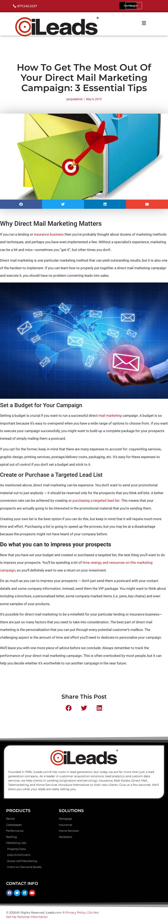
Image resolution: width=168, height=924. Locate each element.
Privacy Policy (76, 912)
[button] (21, 204)
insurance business (49, 234)
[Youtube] (32, 893)
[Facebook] (9, 893)
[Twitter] (17, 893)
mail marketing (110, 415)
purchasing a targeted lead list (96, 500)
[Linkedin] (24, 893)
